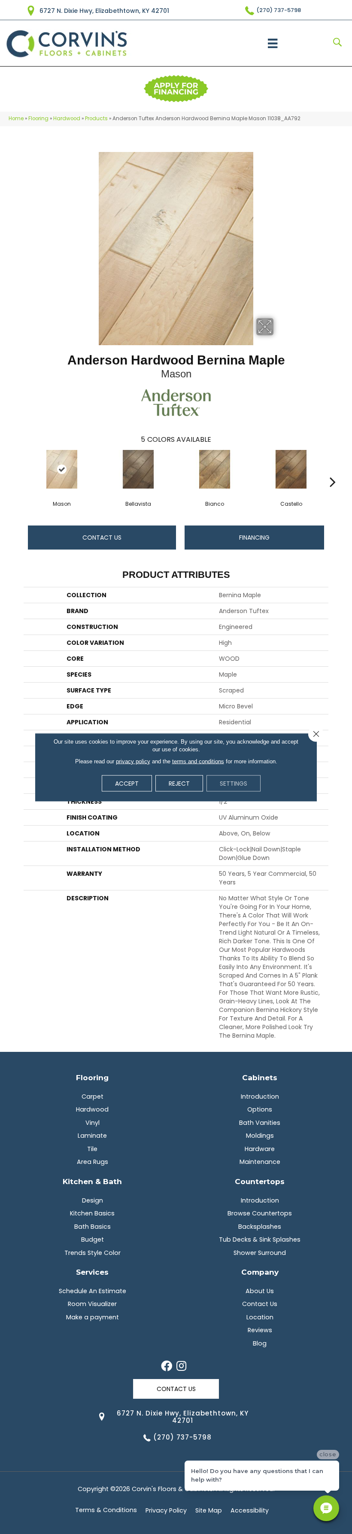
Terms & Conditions (106, 1510)
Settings (233, 783)
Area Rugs (92, 1161)
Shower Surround (260, 1252)
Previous (19, 469)
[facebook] (166, 1366)
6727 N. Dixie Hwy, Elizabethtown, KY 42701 (104, 10)
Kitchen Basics (92, 1213)
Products (96, 118)
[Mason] (62, 469)
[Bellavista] (138, 469)
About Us (260, 1291)
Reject (179, 783)
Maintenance (260, 1161)
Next (332, 469)
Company (260, 1271)
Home (16, 118)
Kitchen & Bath (92, 1181)
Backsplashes (259, 1226)
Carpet (92, 1096)
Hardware (260, 1149)
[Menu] (272, 43)
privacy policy (133, 761)
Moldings (260, 1135)
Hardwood (66, 118)
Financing (254, 537)
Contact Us (101, 537)
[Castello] (291, 469)
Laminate (92, 1135)
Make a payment (92, 1317)
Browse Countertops (260, 1213)
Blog (260, 1343)
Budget (92, 1239)
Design (92, 1200)
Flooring (38, 118)
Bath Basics (92, 1226)
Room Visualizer (92, 1304)
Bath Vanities (259, 1122)
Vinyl (92, 1122)
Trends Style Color (92, 1252)
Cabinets (259, 1077)
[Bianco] (214, 469)
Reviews (260, 1330)
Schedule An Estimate (92, 1291)
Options (259, 1109)
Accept (127, 783)
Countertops (260, 1181)
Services (92, 1271)
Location (259, 1317)
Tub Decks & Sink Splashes (259, 1239)
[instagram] (181, 1366)
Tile (92, 1149)
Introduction (260, 1096)
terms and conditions (198, 761)
